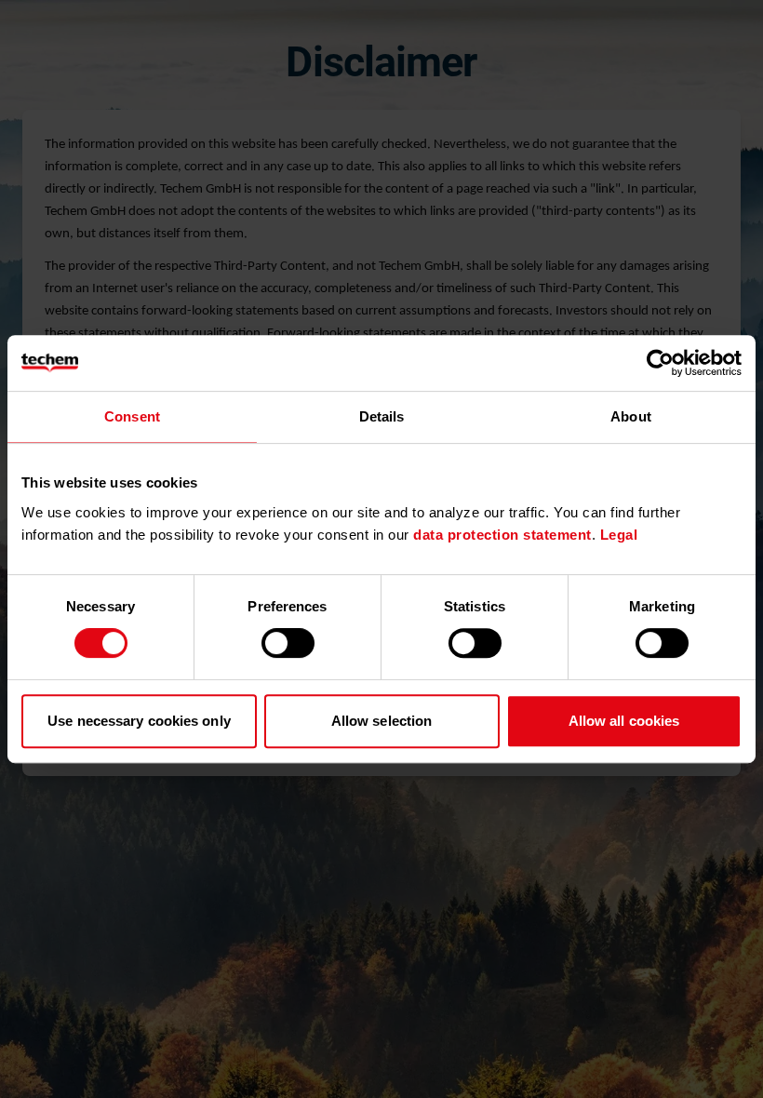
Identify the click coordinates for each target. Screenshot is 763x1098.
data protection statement (502, 534)
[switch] (288, 643)
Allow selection (382, 721)
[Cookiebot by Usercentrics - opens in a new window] (660, 363)
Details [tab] (382, 416)
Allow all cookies (624, 721)
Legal (619, 534)
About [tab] (630, 416)
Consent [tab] (132, 416)
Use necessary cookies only (139, 721)
